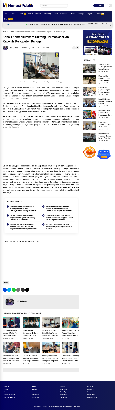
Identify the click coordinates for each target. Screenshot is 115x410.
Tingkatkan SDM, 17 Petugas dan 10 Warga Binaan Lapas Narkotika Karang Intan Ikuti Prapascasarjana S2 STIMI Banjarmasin (105, 67)
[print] (18, 290)
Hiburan (72, 14)
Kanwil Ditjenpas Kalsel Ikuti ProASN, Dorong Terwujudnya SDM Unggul (105, 101)
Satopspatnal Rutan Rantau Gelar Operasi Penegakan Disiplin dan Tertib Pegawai (59, 226)
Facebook (35, 394)
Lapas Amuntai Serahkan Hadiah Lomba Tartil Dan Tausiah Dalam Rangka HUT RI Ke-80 (105, 136)
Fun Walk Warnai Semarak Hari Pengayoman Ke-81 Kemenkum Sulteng (104, 113)
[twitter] (9, 290)
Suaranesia (91, 392)
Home (6, 14)
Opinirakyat (63, 392)
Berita (13, 14)
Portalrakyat (63, 394)
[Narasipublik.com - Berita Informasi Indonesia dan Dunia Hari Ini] (18, 8)
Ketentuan (7, 392)
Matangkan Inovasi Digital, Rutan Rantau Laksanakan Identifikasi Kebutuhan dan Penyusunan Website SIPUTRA (59, 209)
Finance (38, 14)
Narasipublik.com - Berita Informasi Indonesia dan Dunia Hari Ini (60, 406)
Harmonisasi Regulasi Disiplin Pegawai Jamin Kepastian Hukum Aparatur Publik (104, 90)
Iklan (8, 19)
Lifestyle (81, 14)
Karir (100, 14)
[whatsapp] (14, 290)
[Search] (66, 6)
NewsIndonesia (92, 397)
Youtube (35, 392)
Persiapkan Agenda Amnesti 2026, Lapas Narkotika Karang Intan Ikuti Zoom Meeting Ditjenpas (104, 124)
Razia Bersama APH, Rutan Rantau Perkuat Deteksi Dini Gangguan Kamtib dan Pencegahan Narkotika (59, 217)
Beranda (5, 32)
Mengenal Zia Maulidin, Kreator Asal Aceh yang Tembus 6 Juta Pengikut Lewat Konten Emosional (104, 78)
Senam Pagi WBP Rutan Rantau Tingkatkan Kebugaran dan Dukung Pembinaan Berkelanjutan (22, 217)
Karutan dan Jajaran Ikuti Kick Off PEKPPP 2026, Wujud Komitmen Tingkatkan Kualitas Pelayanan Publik (23, 226)
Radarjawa (90, 386)
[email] (23, 290)
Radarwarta (63, 389)
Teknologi (47, 14)
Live (22, 14)
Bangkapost (91, 394)
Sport (56, 14)
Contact (7, 386)
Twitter (34, 386)
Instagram (35, 397)
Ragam (89, 14)
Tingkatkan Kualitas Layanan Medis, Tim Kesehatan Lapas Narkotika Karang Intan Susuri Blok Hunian (11, 333)
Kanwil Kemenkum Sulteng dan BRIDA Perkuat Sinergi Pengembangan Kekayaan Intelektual (48, 24)
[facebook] (5, 290)
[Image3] (97, 54)
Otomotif (63, 14)
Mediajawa (90, 389)
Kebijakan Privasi (9, 394)
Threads (34, 389)
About (6, 389)
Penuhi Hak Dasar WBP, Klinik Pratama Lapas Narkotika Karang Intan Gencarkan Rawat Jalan (70, 358)
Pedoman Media (9, 397)
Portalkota (63, 386)
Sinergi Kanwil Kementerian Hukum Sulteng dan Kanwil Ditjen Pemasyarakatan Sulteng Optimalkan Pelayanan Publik (23, 209)
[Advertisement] (41, 146)
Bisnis (30, 14)
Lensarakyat (64, 397)
